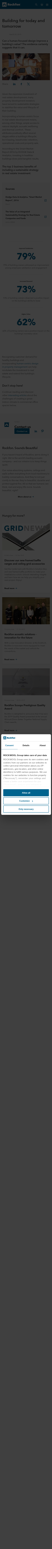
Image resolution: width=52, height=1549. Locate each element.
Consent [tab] (9, 745)
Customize (24, 801)
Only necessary (26, 809)
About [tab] (43, 745)
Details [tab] (26, 745)
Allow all (26, 793)
